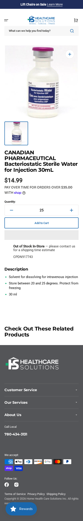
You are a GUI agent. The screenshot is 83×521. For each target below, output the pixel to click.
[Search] (73, 31)
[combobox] (41, 31)
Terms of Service (15, 494)
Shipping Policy (56, 494)
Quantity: (9, 201)
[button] (41, 235)
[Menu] (6, 20)
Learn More (55, 4)
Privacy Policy (36, 494)
